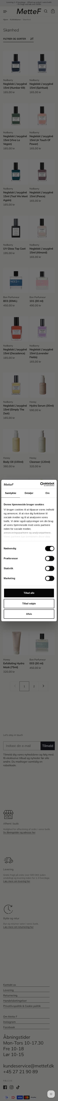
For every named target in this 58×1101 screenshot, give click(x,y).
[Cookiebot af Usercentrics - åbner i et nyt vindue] (41, 484)
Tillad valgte (29, 603)
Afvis (29, 614)
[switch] (46, 557)
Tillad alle (29, 593)
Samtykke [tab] (10, 493)
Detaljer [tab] (29, 493)
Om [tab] (47, 493)
